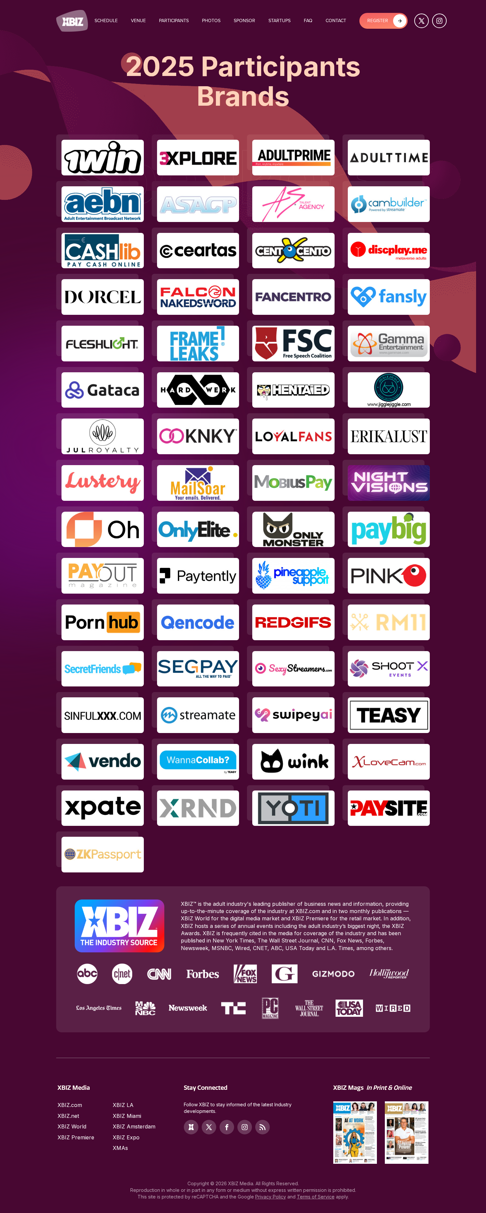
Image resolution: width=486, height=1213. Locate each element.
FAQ (308, 20)
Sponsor (244, 20)
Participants (174, 20)
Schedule (106, 20)
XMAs (120, 1148)
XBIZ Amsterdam (134, 1126)
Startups (279, 20)
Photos (211, 20)
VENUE (138, 20)
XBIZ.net (68, 1116)
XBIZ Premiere (76, 1137)
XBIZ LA (123, 1105)
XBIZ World (72, 1126)
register (377, 20)
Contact (336, 20)
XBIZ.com (70, 1105)
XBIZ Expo (126, 1137)
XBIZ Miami (127, 1116)
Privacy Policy (270, 1196)
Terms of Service (316, 1196)
